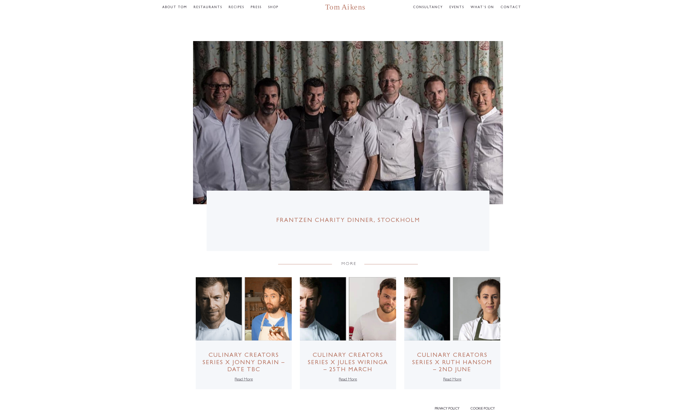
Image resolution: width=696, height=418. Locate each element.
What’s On (482, 7)
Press (256, 7)
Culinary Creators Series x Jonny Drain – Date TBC (244, 363)
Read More (244, 379)
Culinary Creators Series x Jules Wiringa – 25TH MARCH (348, 363)
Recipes (236, 7)
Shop (273, 7)
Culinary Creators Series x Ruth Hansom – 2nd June (452, 363)
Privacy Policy (447, 409)
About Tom (174, 7)
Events (456, 7)
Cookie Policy (482, 409)
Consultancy (428, 7)
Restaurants (208, 7)
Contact (511, 7)
